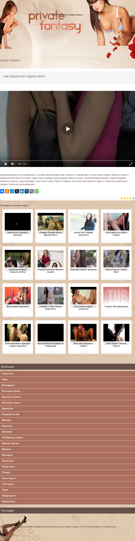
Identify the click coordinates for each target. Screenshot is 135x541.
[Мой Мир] (12, 191)
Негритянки (8, 466)
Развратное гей (10, 414)
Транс (5, 490)
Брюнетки (7, 408)
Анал (5, 379)
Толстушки (8, 484)
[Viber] (32, 191)
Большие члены (11, 402)
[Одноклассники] (7, 191)
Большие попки (11, 391)
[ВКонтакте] (2, 191)
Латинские (8, 460)
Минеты (6, 449)
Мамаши (6, 420)
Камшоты (7, 426)
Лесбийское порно (12, 437)
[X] (17, 191)
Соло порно (8, 478)
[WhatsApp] (36, 191)
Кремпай (7, 431)
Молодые (7, 455)
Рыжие (6, 472)
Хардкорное (9, 495)
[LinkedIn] (22, 191)
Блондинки (8, 385)
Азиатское (7, 373)
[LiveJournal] (27, 191)
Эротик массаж (10, 443)
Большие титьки (11, 397)
